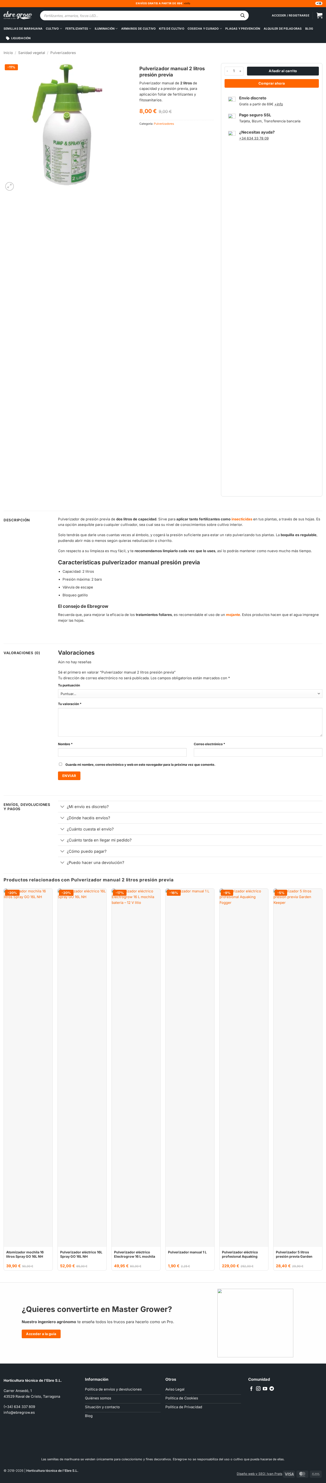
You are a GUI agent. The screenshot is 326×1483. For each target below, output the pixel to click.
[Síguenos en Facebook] (251, 1388)
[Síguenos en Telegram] (271, 1388)
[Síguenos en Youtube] (265, 1388)
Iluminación (105, 28)
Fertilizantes (76, 28)
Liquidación (21, 38)
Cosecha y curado (203, 28)
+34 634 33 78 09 (254, 138)
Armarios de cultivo (138, 28)
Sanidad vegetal (31, 53)
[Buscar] (243, 15)
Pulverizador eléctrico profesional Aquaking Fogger (240, 1256)
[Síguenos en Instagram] (258, 1388)
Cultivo (52, 28)
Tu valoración (69, 704)
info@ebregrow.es (19, 1412)
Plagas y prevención (242, 28)
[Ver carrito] (319, 16)
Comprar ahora (271, 83)
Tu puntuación (69, 685)
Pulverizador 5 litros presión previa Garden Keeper (294, 1256)
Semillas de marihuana (23, 28)
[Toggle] (62, 807)
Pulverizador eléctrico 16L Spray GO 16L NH (81, 1254)
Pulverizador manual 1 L (187, 1252)
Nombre (65, 744)
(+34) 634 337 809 (19, 1407)
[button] (9, 186)
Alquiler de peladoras (283, 28)
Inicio (8, 53)
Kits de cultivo (171, 28)
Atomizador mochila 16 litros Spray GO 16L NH (25, 1254)
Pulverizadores (63, 53)
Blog (309, 28)
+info (186, 3)
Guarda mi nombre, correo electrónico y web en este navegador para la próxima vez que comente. (140, 764)
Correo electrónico (209, 744)
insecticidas (241, 519)
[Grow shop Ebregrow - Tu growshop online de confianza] (18, 15)
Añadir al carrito (283, 71)
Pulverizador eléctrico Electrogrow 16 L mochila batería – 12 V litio (134, 1256)
